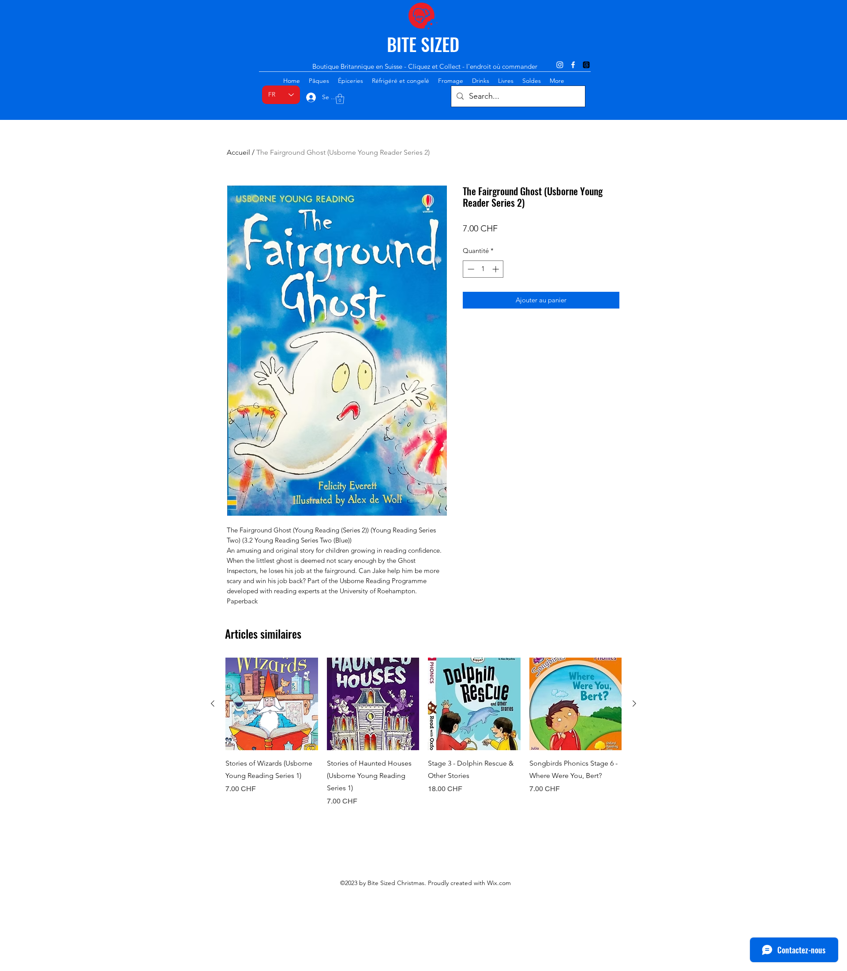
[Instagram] (559, 64)
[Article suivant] (634, 703)
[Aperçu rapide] (271, 704)
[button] (340, 99)
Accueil (238, 152)
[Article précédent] (212, 703)
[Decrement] (470, 269)
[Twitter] (586, 64)
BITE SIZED (423, 44)
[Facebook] (573, 64)
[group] (423, 732)
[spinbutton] (483, 269)
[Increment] (496, 269)
